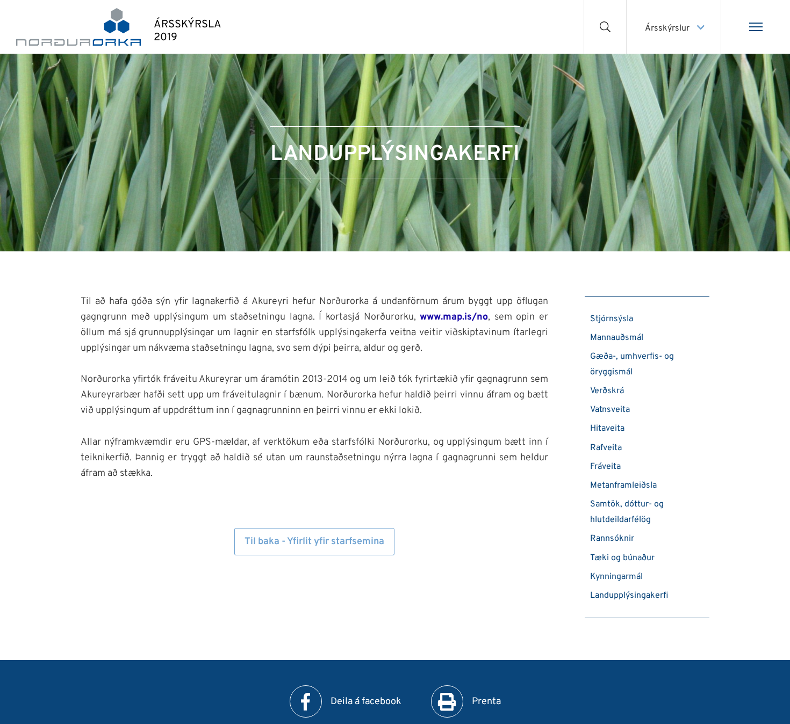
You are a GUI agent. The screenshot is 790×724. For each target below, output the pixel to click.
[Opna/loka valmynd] (755, 27)
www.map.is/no (454, 317)
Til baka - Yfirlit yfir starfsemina (314, 541)
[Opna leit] (605, 27)
